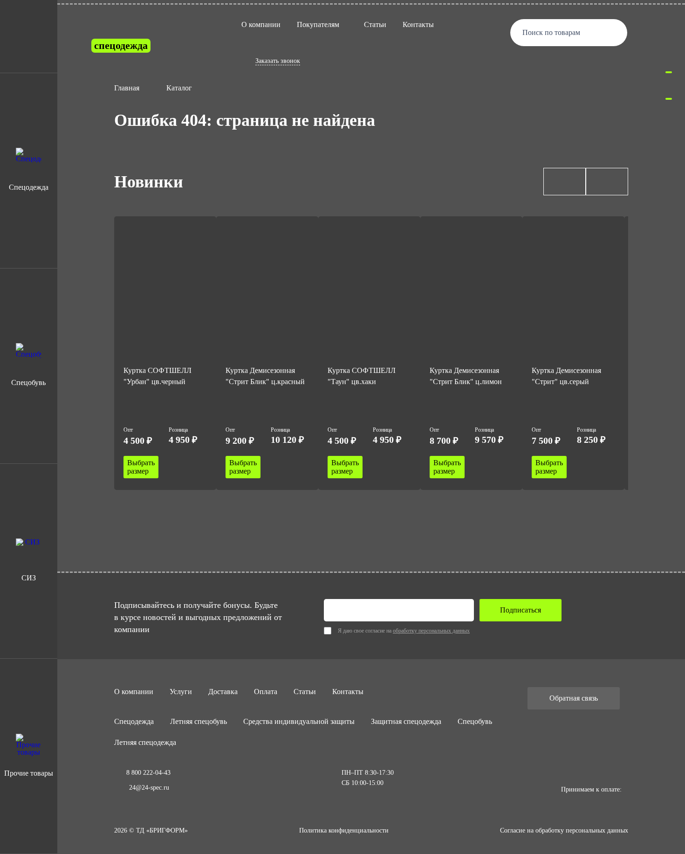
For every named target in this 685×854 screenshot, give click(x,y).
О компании (261, 24)
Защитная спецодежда (406, 721)
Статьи (375, 24)
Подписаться (520, 610)
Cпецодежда (134, 721)
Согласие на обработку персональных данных (564, 830)
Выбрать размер (141, 467)
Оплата (265, 692)
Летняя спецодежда (145, 742)
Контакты (418, 24)
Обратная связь (573, 698)
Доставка (223, 692)
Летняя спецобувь (198, 721)
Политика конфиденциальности (344, 830)
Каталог (179, 88)
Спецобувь (475, 721)
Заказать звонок (277, 60)
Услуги (181, 692)
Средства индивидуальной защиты (299, 721)
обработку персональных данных (431, 630)
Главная (126, 88)
